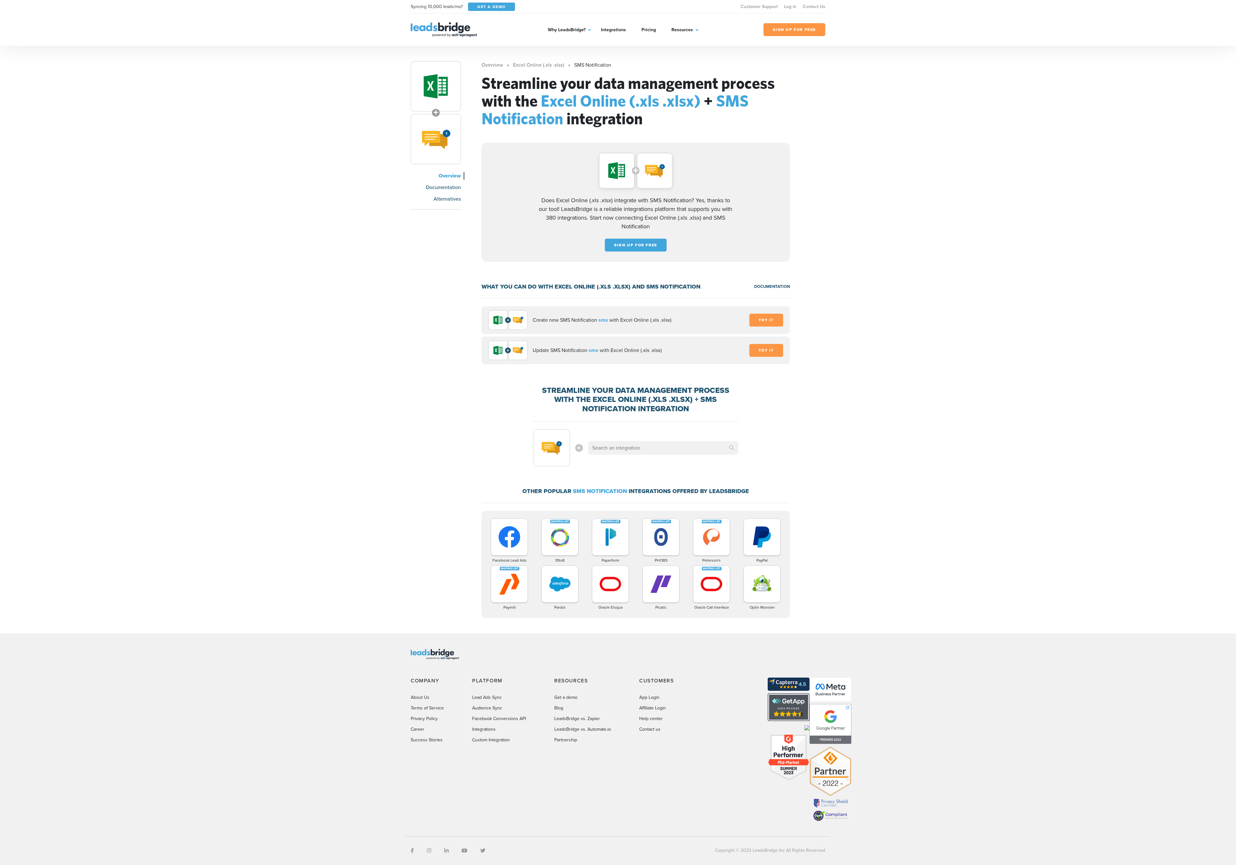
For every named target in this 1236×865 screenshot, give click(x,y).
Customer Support (759, 6)
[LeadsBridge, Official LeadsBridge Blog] (444, 29)
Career (417, 729)
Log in (790, 6)
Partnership (565, 740)
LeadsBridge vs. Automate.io (582, 729)
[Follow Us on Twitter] (482, 850)
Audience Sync (487, 708)
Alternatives (447, 199)
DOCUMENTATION (772, 286)
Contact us (649, 729)
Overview (450, 175)
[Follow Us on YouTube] (464, 850)
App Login (649, 697)
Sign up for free (635, 245)
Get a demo (565, 697)
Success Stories (427, 740)
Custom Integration (491, 740)
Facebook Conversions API (499, 718)
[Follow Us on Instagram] (429, 850)
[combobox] (663, 448)
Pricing (648, 29)
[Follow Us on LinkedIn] (446, 850)
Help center (651, 718)
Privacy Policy (424, 718)
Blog (558, 708)
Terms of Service (427, 708)
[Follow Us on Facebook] (412, 850)
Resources (682, 29)
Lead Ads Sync (487, 697)
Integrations (613, 29)
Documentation (443, 187)
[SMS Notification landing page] (436, 139)
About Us (420, 697)
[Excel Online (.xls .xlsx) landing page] (436, 86)
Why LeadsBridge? (566, 29)
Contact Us (814, 6)
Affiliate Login (652, 708)
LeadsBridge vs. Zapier (577, 718)
